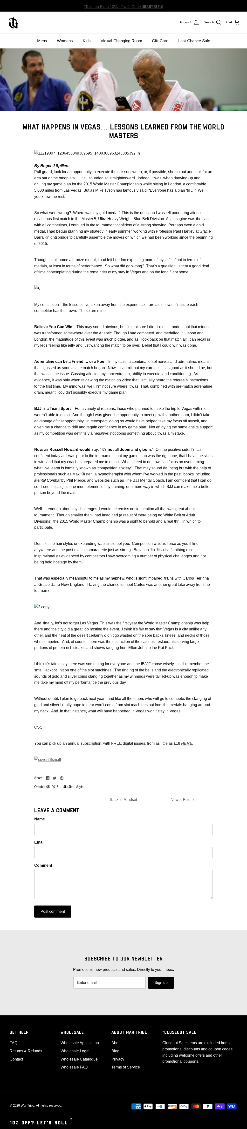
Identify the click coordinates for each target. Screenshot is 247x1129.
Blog (115, 1051)
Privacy (117, 1059)
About (116, 1043)
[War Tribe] (13, 22)
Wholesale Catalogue (79, 1059)
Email (39, 842)
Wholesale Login (75, 1051)
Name (39, 819)
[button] (39, 1123)
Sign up (161, 982)
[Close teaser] (71, 1119)
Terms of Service (125, 1067)
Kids (87, 41)
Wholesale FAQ (74, 1067)
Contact (16, 1059)
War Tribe (27, 1105)
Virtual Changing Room (121, 41)
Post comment (53, 911)
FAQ (13, 1043)
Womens (65, 41)
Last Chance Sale (194, 41)
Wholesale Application (80, 1043)
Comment (43, 865)
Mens (42, 41)
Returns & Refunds (26, 1051)
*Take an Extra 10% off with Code (123, 6)
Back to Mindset (123, 800)
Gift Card (160, 41)
